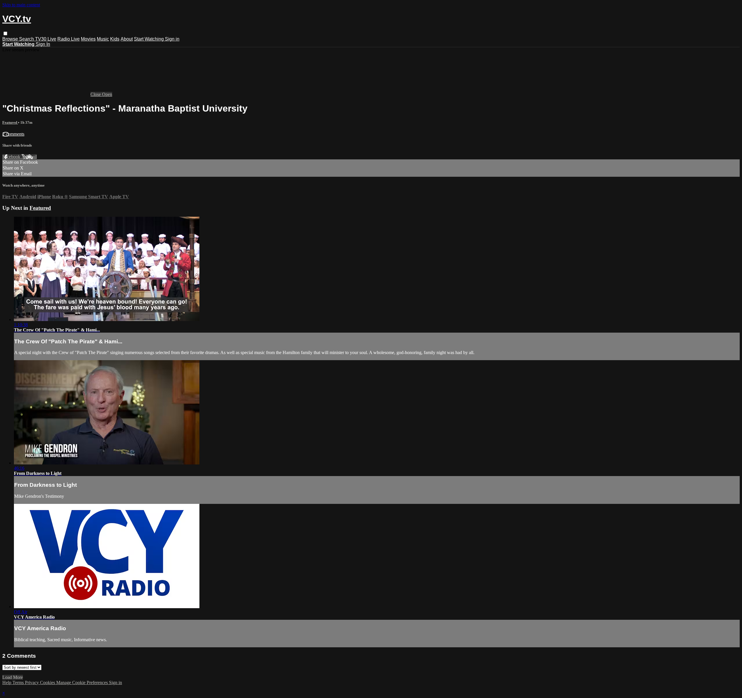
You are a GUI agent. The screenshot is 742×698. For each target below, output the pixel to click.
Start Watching (149, 39)
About (127, 39)
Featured (10, 122)
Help (7, 682)
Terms (18, 682)
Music (103, 39)
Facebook (11, 156)
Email (31, 156)
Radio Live (68, 39)
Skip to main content (21, 4)
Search (27, 39)
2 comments (13, 134)
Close (96, 94)
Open (107, 94)
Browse (10, 39)
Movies (88, 39)
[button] (5, 33)
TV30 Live (45, 39)
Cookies (48, 682)
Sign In (43, 44)
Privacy (32, 682)
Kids (114, 39)
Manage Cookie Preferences (82, 682)
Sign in (172, 39)
